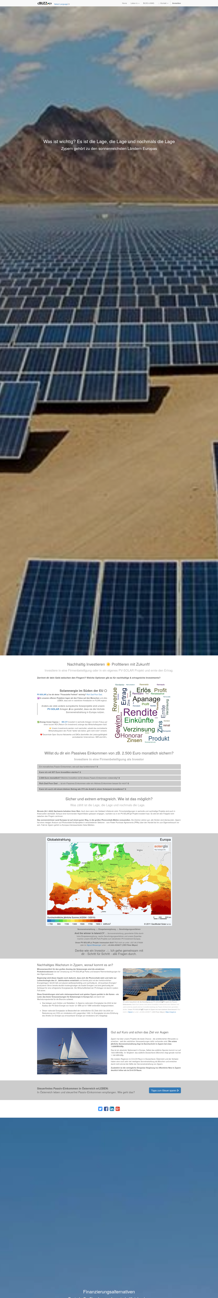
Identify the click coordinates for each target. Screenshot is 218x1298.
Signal (130, 1012)
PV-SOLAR (41, 694)
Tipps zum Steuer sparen (164, 1090)
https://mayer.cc (171, 1012)
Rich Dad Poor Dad (94, 694)
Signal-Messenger (94, 945)
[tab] (109, 766)
